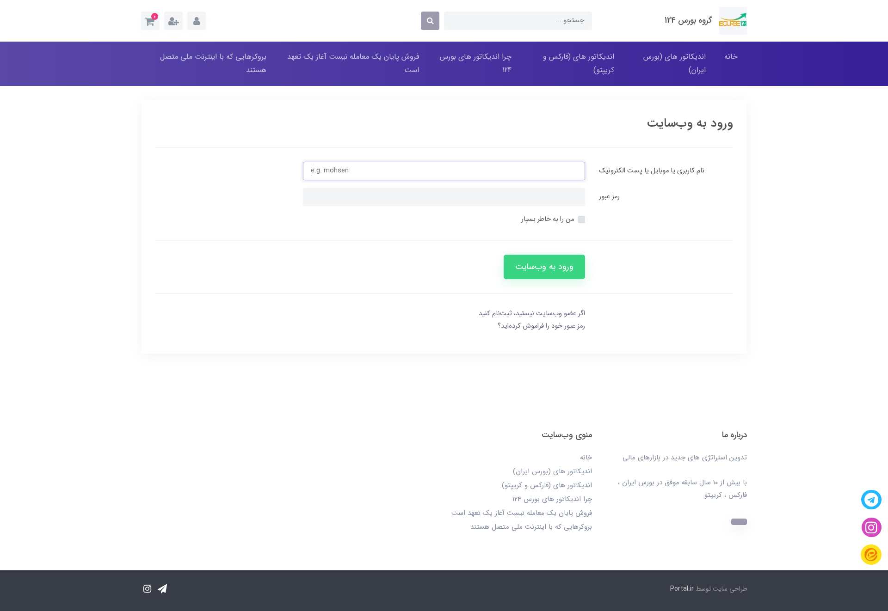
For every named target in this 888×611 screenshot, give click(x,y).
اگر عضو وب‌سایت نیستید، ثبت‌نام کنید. (531, 313)
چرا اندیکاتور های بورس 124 (476, 63)
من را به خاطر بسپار (547, 219)
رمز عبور (609, 196)
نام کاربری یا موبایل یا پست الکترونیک (651, 170)
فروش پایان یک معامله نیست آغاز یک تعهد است (353, 63)
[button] (150, 21)
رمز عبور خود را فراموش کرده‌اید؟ (541, 326)
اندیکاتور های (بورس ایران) (674, 63)
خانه (731, 56)
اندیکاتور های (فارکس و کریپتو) (578, 63)
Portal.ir (682, 589)
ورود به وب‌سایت (544, 267)
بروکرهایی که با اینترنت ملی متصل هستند (213, 63)
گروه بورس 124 (688, 20)
